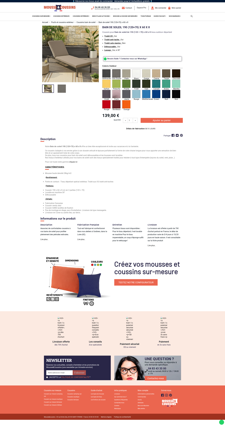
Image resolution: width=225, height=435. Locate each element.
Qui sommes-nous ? (120, 397)
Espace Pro (141, 8)
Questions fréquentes (121, 400)
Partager (173, 135)
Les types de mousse (97, 394)
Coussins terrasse (73, 400)
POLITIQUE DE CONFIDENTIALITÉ (75, 377)
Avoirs (140, 400)
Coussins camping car (74, 394)
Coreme (116, 405)
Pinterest (181, 135)
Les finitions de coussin (98, 400)
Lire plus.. (44, 239)
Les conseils (95, 341)
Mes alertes (141, 408)
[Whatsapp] (221, 422)
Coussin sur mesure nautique (53, 399)
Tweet (177, 135)
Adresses (140, 403)
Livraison (117, 394)
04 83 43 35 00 (102, 7)
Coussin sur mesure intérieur (53, 405)
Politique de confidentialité (122, 417)
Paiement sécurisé (129, 344)
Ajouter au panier (162, 120)
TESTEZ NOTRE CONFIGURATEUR (136, 282)
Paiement (164, 341)
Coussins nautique (73, 397)
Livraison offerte (61, 341)
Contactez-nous (155, 378)
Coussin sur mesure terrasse (53, 402)
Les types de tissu (96, 397)
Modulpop (117, 408)
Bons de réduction (143, 405)
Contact (129, 8)
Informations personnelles (146, 394)
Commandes (142, 397)
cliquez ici (73, 162)
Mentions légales (106, 417)
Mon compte (143, 390)
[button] (142, 66)
